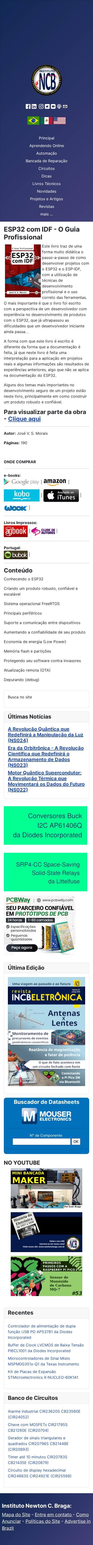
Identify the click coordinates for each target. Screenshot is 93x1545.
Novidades (46, 191)
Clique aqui (24, 418)
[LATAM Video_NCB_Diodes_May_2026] (45, 825)
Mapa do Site (16, 1514)
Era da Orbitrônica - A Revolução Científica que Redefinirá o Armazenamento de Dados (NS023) (46, 756)
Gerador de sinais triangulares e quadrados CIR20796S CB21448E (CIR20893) (38, 1443)
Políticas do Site (43, 1521)
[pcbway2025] (39, 924)
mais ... (46, 214)
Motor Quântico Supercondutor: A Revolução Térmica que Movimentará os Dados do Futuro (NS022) (46, 781)
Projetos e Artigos (46, 198)
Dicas (46, 176)
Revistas (46, 206)
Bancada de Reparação (46, 160)
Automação (46, 153)
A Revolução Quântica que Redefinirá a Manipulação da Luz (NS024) (45, 734)
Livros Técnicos (46, 183)
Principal (46, 138)
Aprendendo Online (46, 145)
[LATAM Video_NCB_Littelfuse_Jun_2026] (45, 871)
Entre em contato (54, 1514)
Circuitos (46, 168)
